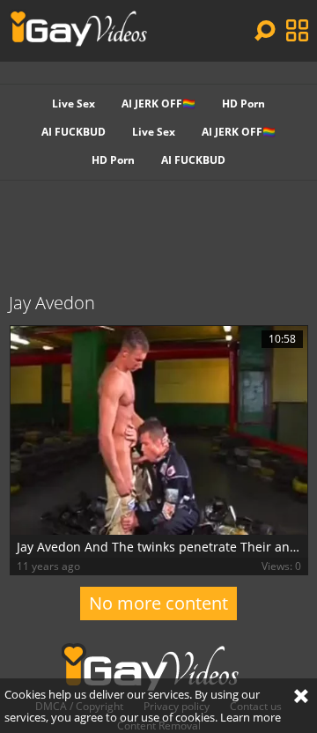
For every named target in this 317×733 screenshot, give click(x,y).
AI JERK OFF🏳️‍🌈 (158, 103)
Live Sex (73, 103)
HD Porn (243, 103)
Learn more (250, 717)
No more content (158, 603)
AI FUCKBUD (73, 131)
